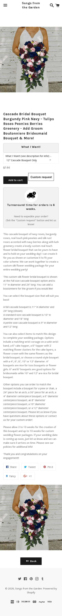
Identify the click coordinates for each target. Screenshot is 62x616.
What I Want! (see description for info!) (27, 156)
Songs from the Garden (31, 5)
